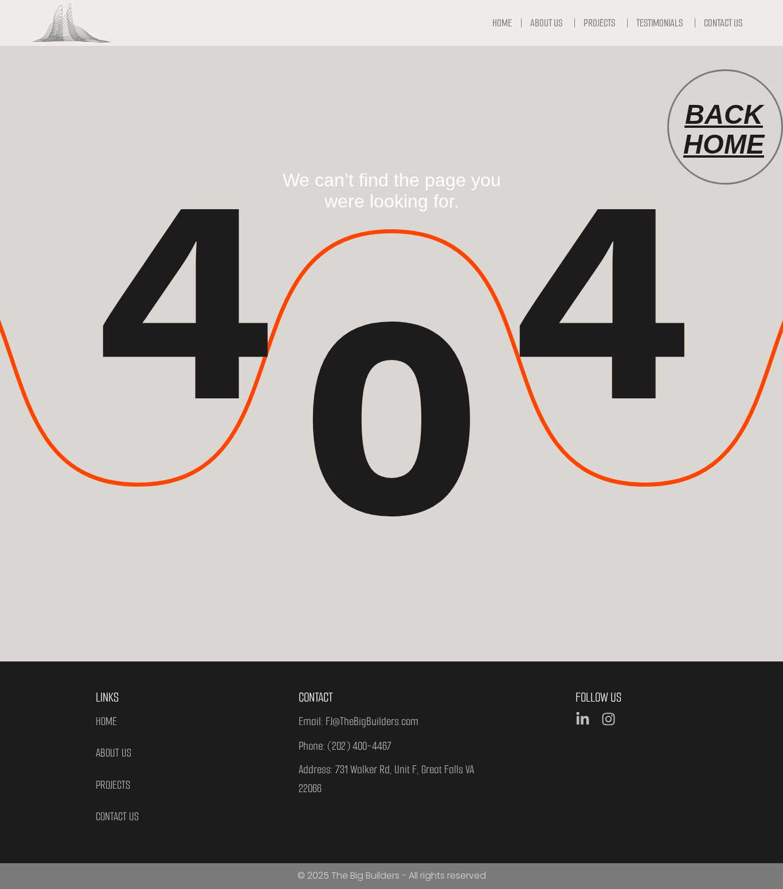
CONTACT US (117, 816)
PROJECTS (113, 785)
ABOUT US (113, 753)
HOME (106, 721)
